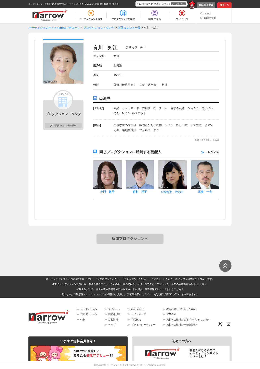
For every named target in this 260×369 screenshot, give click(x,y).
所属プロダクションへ (130, 238)
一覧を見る (211, 151)
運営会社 (171, 314)
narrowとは (137, 309)
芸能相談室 (210, 17)
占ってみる (178, 3)
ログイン (224, 5)
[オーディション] (90, 15)
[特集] (154, 15)
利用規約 (136, 319)
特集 (82, 319)
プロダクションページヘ (63, 125)
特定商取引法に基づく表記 (181, 309)
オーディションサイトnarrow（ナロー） (126, 365)
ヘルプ (207, 13)
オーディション (89, 309)
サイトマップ (138, 314)
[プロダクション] (123, 15)
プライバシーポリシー (143, 324)
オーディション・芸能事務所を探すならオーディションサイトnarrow (60, 4)
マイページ (114, 309)
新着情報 (113, 319)
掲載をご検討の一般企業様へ (182, 324)
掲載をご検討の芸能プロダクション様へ (188, 319)
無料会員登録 (206, 5)
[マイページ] (182, 15)
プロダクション (89, 314)
